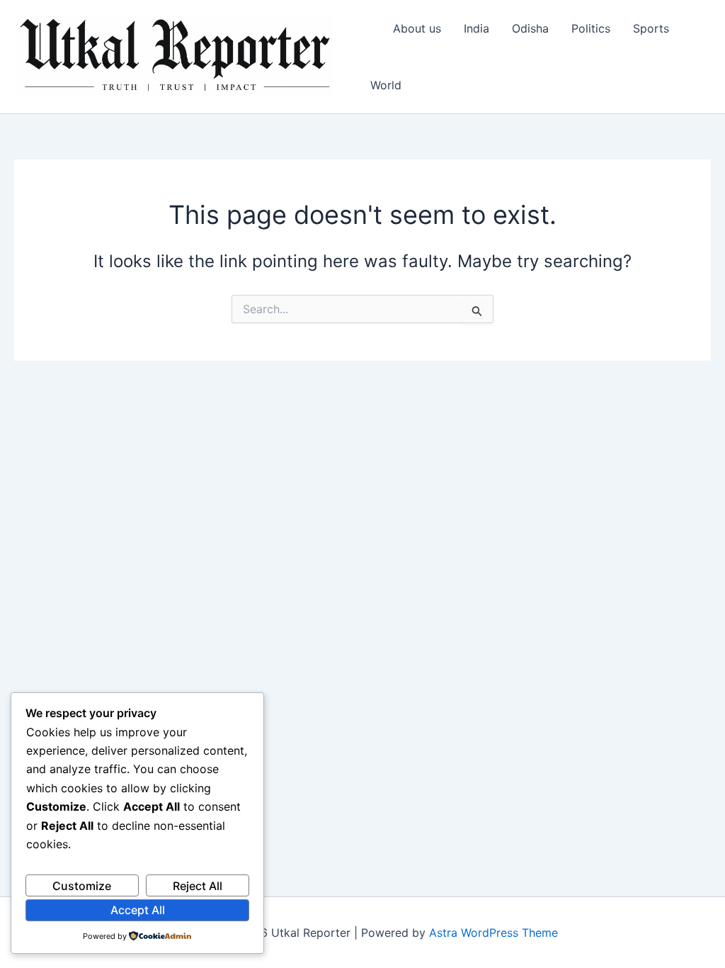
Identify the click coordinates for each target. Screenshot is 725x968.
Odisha (530, 28)
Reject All (197, 886)
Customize (81, 886)
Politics (590, 28)
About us (417, 28)
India (476, 28)
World (385, 85)
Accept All (137, 910)
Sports (651, 28)
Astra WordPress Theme (493, 932)
